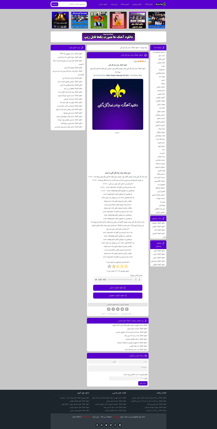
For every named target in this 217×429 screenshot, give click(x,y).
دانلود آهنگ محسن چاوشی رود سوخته (70, 120)
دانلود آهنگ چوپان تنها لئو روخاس (155, 407)
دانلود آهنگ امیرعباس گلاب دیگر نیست (69, 106)
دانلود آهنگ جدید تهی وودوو (73, 113)
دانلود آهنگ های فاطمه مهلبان (79, 401)
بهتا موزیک (143, 47)
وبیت (108, 420)
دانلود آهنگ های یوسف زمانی (79, 410)
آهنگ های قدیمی (126, 314)
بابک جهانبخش (160, 135)
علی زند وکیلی (160, 125)
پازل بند (162, 202)
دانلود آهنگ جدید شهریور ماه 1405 (70, 53)
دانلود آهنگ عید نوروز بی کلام (156, 404)
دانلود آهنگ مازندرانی (158, 261)
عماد (163, 149)
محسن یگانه (161, 174)
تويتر (106, 425)
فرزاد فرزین (161, 170)
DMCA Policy (87, 416)
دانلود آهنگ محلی (159, 257)
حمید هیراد (161, 142)
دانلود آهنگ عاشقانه (158, 223)
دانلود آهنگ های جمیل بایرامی (79, 407)
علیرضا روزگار (161, 132)
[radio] (126, 266)
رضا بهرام (162, 69)
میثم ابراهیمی (160, 73)
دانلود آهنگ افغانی (159, 264)
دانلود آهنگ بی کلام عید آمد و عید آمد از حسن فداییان (148, 401)
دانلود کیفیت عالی (116, 287)
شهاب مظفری (160, 101)
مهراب (163, 83)
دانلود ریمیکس (137, 4)
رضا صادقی (161, 156)
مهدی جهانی (161, 111)
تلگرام (108, 309)
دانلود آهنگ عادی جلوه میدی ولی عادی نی (68, 127)
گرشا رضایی (161, 62)
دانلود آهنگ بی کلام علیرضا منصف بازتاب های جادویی (149, 398)
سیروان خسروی (160, 167)
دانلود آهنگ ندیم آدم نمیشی (73, 99)
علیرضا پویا (161, 146)
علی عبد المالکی (160, 209)
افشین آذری (161, 191)
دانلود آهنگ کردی (159, 254)
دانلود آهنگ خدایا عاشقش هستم (136, 339)
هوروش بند (161, 184)
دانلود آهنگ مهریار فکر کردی (73, 67)
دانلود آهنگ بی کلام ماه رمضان (156, 410)
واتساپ (113, 309)
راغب (163, 66)
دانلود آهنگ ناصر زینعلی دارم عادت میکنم (69, 109)
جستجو (54, 4)
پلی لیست (114, 4)
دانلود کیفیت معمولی (116, 295)
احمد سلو (162, 55)
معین (163, 80)
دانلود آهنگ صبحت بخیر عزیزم (137, 328)
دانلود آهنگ (149, 4)
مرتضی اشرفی (160, 122)
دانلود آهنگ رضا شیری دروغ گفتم (71, 123)
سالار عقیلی (161, 94)
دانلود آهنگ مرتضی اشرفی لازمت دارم (70, 81)
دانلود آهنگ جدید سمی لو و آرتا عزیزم (70, 95)
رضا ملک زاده (160, 139)
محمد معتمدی (160, 160)
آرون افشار (161, 59)
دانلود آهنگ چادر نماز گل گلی (132, 55)
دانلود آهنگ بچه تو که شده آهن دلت (70, 92)
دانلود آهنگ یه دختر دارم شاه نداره (136, 349)
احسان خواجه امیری (158, 195)
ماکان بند (162, 108)
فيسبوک (97, 425)
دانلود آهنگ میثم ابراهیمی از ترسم (71, 85)
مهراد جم (162, 76)
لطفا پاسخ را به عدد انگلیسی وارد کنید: (135, 374)
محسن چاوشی (160, 115)
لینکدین (117, 309)
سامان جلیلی (161, 87)
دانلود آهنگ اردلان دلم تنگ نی (72, 78)
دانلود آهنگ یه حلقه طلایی (138, 346)
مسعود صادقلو (160, 188)
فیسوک (127, 309)
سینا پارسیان (161, 90)
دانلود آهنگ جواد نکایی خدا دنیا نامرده (70, 57)
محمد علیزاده (160, 198)
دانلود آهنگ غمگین (159, 226)
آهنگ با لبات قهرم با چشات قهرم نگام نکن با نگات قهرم (130, 325)
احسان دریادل (160, 212)
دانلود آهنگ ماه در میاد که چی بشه (135, 335)
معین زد (162, 153)
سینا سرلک (161, 129)
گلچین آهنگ (125, 4)
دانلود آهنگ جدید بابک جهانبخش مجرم (69, 116)
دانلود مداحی (103, 4)
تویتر (122, 309)
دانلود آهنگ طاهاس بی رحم (73, 88)
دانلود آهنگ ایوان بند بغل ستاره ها (71, 102)
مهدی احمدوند (160, 163)
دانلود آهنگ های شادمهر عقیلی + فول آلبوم (75, 404)
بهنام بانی (162, 205)
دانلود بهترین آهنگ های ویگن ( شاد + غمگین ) (74, 398)
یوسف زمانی (161, 104)
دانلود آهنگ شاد (159, 230)
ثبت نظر (143, 383)
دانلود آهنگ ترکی (159, 250)
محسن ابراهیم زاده (159, 52)
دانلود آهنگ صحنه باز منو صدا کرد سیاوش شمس (131, 332)
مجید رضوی (161, 118)
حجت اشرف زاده (159, 177)
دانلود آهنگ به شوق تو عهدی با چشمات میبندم (132, 342)
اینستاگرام (115, 425)
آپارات (119, 425)
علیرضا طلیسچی (159, 181)
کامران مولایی (160, 97)
